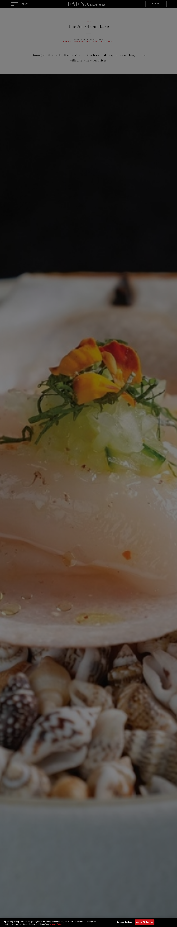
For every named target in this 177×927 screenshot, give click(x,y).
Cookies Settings (124, 922)
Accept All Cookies (144, 922)
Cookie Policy (56, 924)
